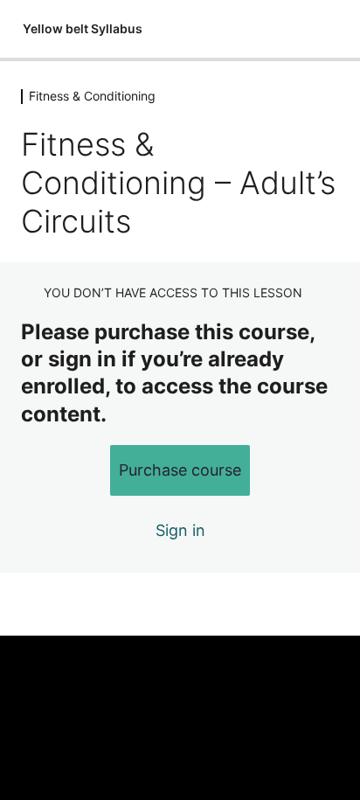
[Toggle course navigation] (328, 28)
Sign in (180, 530)
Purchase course (180, 470)
